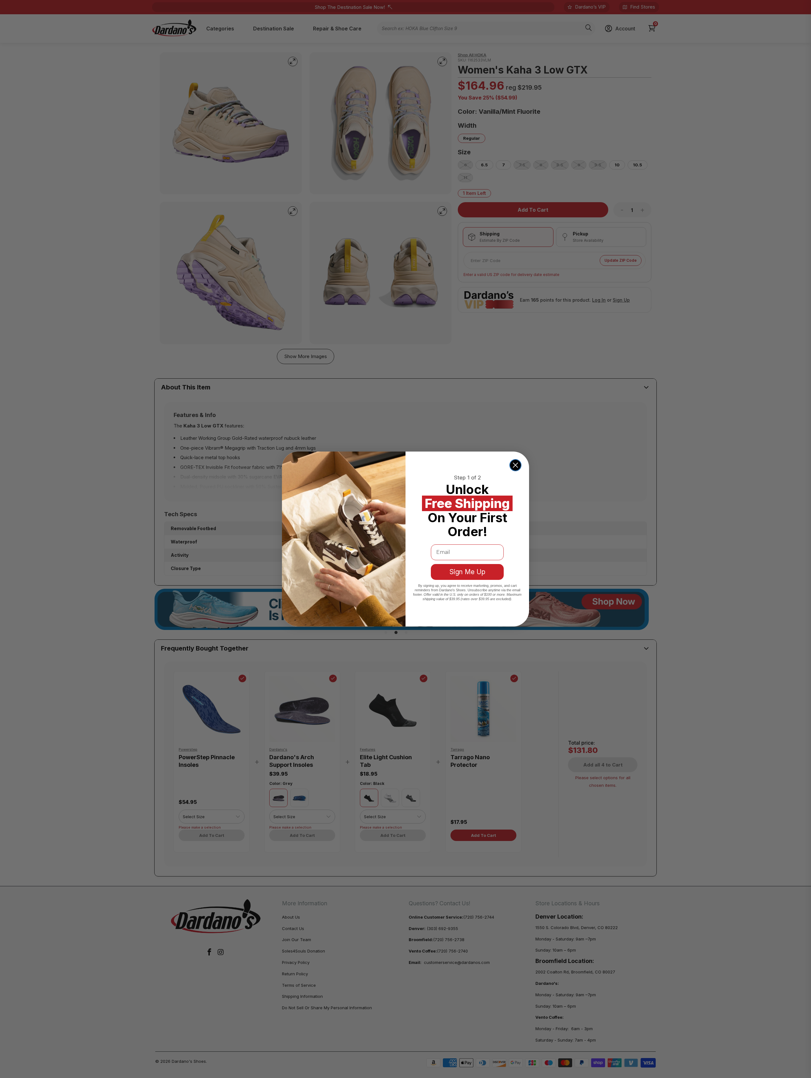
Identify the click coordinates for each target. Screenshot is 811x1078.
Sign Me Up (467, 572)
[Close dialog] (515, 465)
